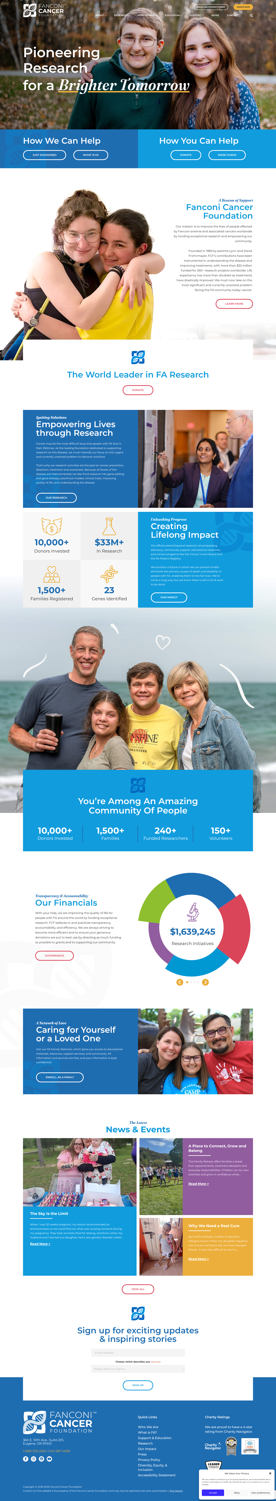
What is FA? (147, 1432)
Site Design (176, 1490)
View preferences (260, 1492)
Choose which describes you (138, 1361)
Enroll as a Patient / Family (211, 7)
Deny (237, 1492)
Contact (233, 15)
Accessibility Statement (157, 1475)
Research (121, 15)
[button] (270, 1473)
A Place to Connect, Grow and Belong (217, 1148)
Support (195, 15)
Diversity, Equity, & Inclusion (152, 1467)
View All (138, 1289)
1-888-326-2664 (35, 1451)
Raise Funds (227, 155)
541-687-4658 (59, 1451)
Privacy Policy (149, 1460)
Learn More (234, 303)
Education (172, 15)
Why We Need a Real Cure (214, 1226)
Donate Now (243, 7)
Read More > (40, 1244)
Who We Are (148, 1427)
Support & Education (154, 1438)
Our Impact (169, 597)
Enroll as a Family (60, 1077)
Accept (213, 1492)
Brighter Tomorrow (123, 84)
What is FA (91, 155)
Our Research (56, 497)
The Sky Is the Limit (49, 1213)
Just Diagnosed (44, 155)
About (99, 15)
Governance (54, 955)
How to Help (146, 15)
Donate (186, 155)
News (215, 15)
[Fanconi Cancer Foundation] (44, 10)
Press (142, 1454)
